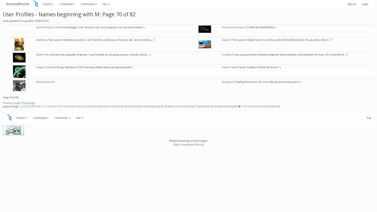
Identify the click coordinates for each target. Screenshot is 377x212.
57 (195, 106)
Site (105, 4)
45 (155, 106)
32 (112, 106)
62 (212, 106)
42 (145, 106)
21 (75, 106)
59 (202, 106)
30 (105, 106)
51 (175, 106)
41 (142, 106)
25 (88, 106)
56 (192, 106)
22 (78, 106)
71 (242, 106)
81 (275, 106)
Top (369, 118)
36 (125, 106)
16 (58, 106)
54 (185, 106)
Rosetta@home (17, 4)
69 (235, 106)
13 (48, 106)
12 (45, 106)
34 (118, 106)
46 (158, 106)
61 (209, 106)
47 (162, 106)
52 (179, 106)
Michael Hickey (45, 27)
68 (232, 106)
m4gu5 (40, 67)
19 (68, 106)
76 (259, 106)
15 (55, 106)
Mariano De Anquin (233, 27)
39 (135, 106)
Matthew (41, 40)
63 (215, 106)
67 (229, 106)
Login (365, 4)
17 (62, 106)
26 (92, 106)
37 (128, 106)
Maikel (226, 40)
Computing (66, 4)
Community (88, 4)
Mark (39, 54)
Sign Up (351, 4)
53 (182, 106)
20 (72, 106)
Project (47, 4)
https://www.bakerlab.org (188, 144)
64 (219, 106)
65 (222, 106)
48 (165, 106)
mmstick (227, 54)
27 (95, 106)
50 (172, 106)
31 (108, 106)
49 (168, 106)
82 (279, 106)
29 (102, 106)
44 (152, 106)
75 (255, 106)
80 (272, 106)
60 (205, 106)
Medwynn (228, 82)
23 (82, 106)
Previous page (11, 103)
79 (269, 106)
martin (226, 67)
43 (148, 106)
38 (132, 106)
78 (265, 106)
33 (115, 106)
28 (98, 106)
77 (262, 106)
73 (249, 106)
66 (225, 106)
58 (199, 106)
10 (38, 106)
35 (122, 106)
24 (85, 106)
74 (252, 106)
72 (245, 106)
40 (138, 106)
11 (42, 106)
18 (65, 106)
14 (52, 106)
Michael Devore (45, 82)
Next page (29, 103)
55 (189, 106)
